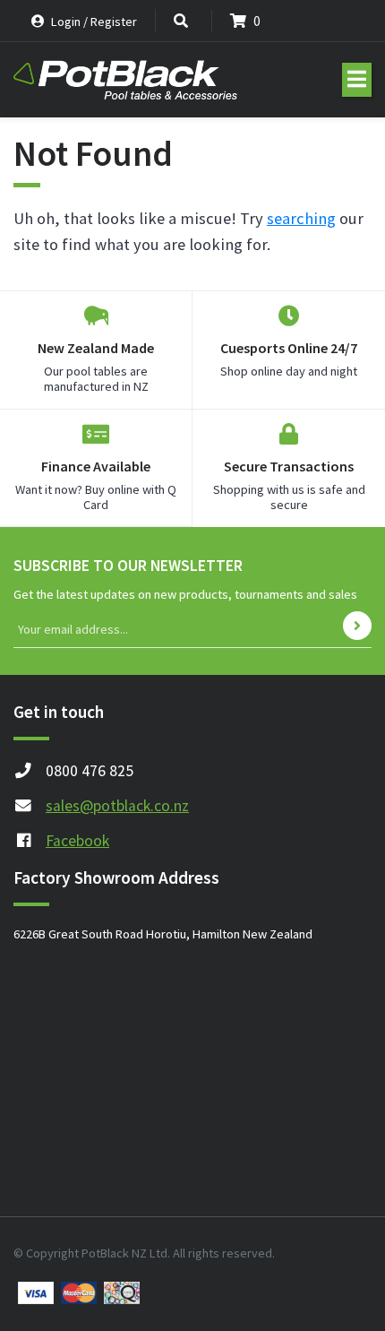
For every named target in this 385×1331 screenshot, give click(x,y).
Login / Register (92, 21)
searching (301, 218)
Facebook (77, 841)
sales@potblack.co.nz (117, 806)
